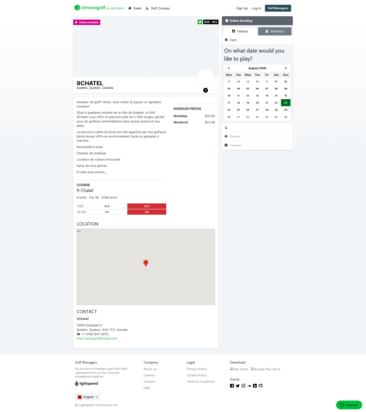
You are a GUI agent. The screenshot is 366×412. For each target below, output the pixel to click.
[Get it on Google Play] (265, 369)
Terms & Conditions (201, 381)
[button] (80, 46)
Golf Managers (278, 8)
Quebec (82, 88)
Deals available (89, 22)
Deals (136, 8)
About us (150, 369)
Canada (107, 88)
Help (147, 388)
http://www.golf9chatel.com (97, 338)
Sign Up (242, 8)
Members (277, 31)
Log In (256, 8)
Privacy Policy (197, 369)
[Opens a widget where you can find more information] (349, 405)
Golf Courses (160, 8)
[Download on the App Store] (239, 369)
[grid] (257, 92)
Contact (149, 381)
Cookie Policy (197, 375)
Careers (149, 375)
